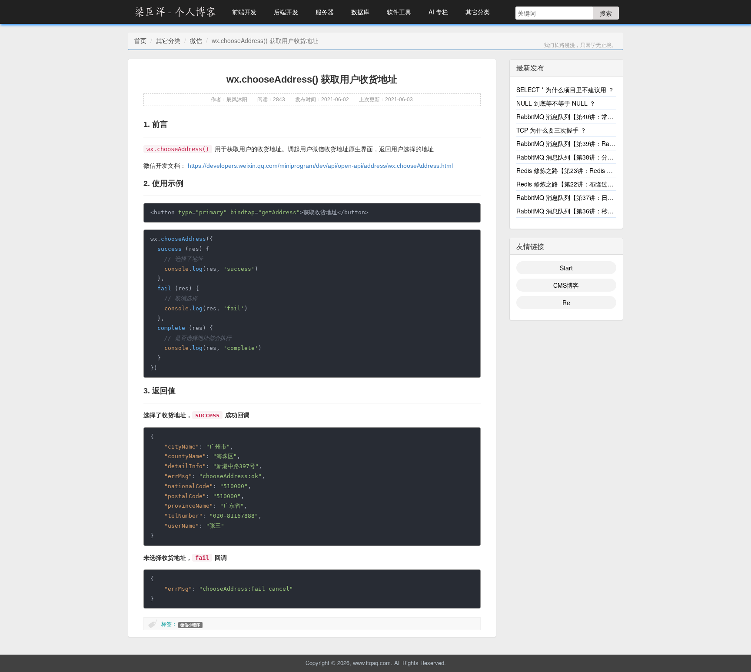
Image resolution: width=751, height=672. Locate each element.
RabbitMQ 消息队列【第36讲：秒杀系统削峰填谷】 (586, 210)
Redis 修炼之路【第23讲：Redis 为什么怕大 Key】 (585, 170)
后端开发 (286, 11)
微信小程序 (190, 624)
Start (566, 267)
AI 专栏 (438, 11)
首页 (140, 40)
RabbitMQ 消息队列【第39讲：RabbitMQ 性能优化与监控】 (598, 143)
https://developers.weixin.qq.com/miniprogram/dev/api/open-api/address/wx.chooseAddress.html (320, 165)
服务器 (325, 11)
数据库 (360, 11)
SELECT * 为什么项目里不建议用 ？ (565, 89)
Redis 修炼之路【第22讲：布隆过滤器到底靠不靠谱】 (589, 184)
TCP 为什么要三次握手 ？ (551, 130)
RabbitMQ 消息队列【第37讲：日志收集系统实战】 (586, 197)
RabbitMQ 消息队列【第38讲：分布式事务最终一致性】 (592, 157)
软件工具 (399, 11)
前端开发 (244, 11)
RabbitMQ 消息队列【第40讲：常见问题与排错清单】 (589, 116)
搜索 (606, 13)
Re (566, 302)
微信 (196, 40)
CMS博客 (566, 285)
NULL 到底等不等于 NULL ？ (555, 103)
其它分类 (477, 11)
